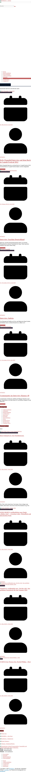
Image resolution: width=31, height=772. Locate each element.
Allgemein (2, 171)
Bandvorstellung (7, 73)
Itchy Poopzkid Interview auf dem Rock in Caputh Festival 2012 (15, 161)
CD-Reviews (6, 79)
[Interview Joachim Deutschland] (8, 170)
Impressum (5, 766)
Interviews (5, 78)
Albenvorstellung (7, 75)
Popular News (6, 420)
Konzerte (5, 77)
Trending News (6, 423)
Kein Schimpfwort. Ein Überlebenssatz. (12, 435)
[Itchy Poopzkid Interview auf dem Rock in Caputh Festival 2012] (7, 91)
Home (4, 71)
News (10, 92)
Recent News (6, 421)
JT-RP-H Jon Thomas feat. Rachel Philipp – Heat (15, 662)
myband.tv (2, 157)
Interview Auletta (7, 318)
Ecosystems (6, 754)
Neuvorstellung (6, 74)
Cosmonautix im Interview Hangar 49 (14, 396)
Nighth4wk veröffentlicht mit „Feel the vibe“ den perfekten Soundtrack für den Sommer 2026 (15, 589)
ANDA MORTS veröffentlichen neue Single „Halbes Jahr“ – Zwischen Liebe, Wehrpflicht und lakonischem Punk (15, 514)
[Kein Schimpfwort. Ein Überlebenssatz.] (11, 431)
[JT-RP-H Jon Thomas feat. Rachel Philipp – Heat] (10, 657)
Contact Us (5, 81)
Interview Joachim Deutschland (12, 239)
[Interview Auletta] (5, 249)
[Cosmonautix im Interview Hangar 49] (5, 326)
